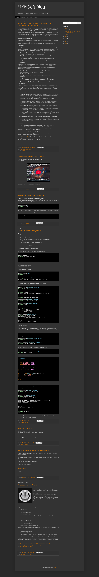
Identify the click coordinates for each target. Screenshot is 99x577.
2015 (66, 34)
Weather (23, 17)
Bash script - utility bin (25, 428)
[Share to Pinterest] (43, 147)
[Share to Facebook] (41, 147)
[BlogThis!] (39, 147)
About (35, 17)
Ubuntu (24, 224)
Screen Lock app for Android (27, 485)
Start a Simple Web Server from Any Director (33, 450)
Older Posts (56, 557)
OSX (25, 422)
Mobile (30, 149)
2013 (66, 38)
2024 (66, 28)
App (24, 149)
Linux (23, 422)
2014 (66, 36)
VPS (26, 224)
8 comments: (32, 223)
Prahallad (48, 489)
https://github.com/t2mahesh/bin (24, 435)
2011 (66, 41)
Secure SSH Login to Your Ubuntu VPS (31, 195)
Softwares (29, 17)
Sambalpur (23, 150)
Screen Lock (35, 489)
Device (27, 149)
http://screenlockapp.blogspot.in (26, 546)
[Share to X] (40, 147)
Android (22, 149)
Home (17, 17)
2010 (66, 43)
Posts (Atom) (25, 559)
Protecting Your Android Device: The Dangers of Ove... (72, 32)
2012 (66, 39)
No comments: (32, 147)
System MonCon (25, 136)
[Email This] (37, 147)
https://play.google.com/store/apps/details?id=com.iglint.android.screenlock (35, 543)
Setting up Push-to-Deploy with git (29, 231)
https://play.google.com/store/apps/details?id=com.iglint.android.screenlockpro (35, 545)
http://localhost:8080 (22, 468)
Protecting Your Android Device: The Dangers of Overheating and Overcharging (34, 24)
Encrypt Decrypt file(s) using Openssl (31, 156)
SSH (22, 224)
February (67, 29)
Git (21, 422)
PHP (27, 422)
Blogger (54, 567)
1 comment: (32, 442)
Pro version (46, 515)
